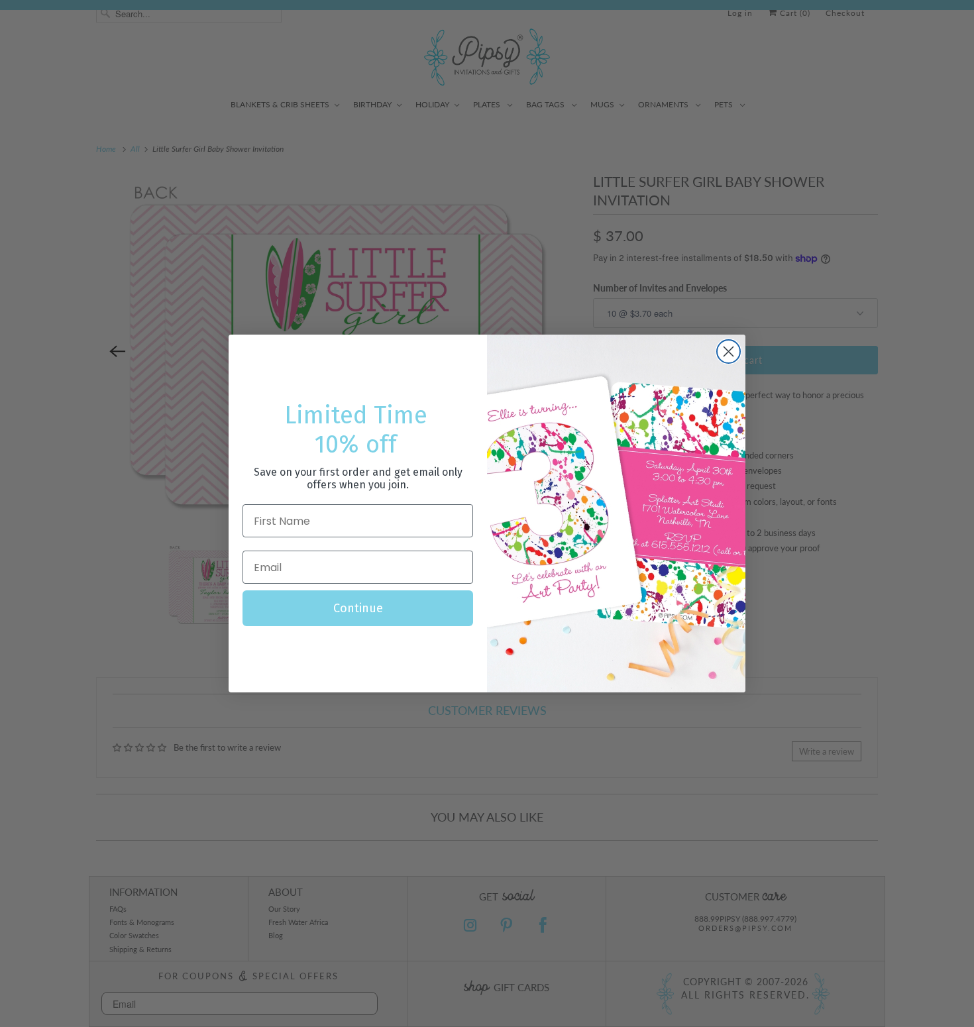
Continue (358, 608)
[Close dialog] (728, 351)
